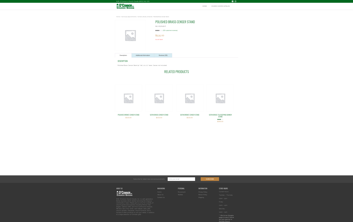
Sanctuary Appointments (128, 16)
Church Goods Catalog (220, 6)
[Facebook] (232, 1)
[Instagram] (235, 1)
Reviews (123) (163, 55)
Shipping (201, 197)
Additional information (143, 55)
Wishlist (180, 195)
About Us (160, 195)
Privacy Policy (202, 192)
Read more (123, 96)
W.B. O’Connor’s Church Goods (127, 1)
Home (204, 6)
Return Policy (202, 195)
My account (182, 192)
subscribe (210, 179)
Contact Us (161, 197)
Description (123, 55)
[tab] (123, 55)
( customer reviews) (170, 30)
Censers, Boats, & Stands (145, 16)
